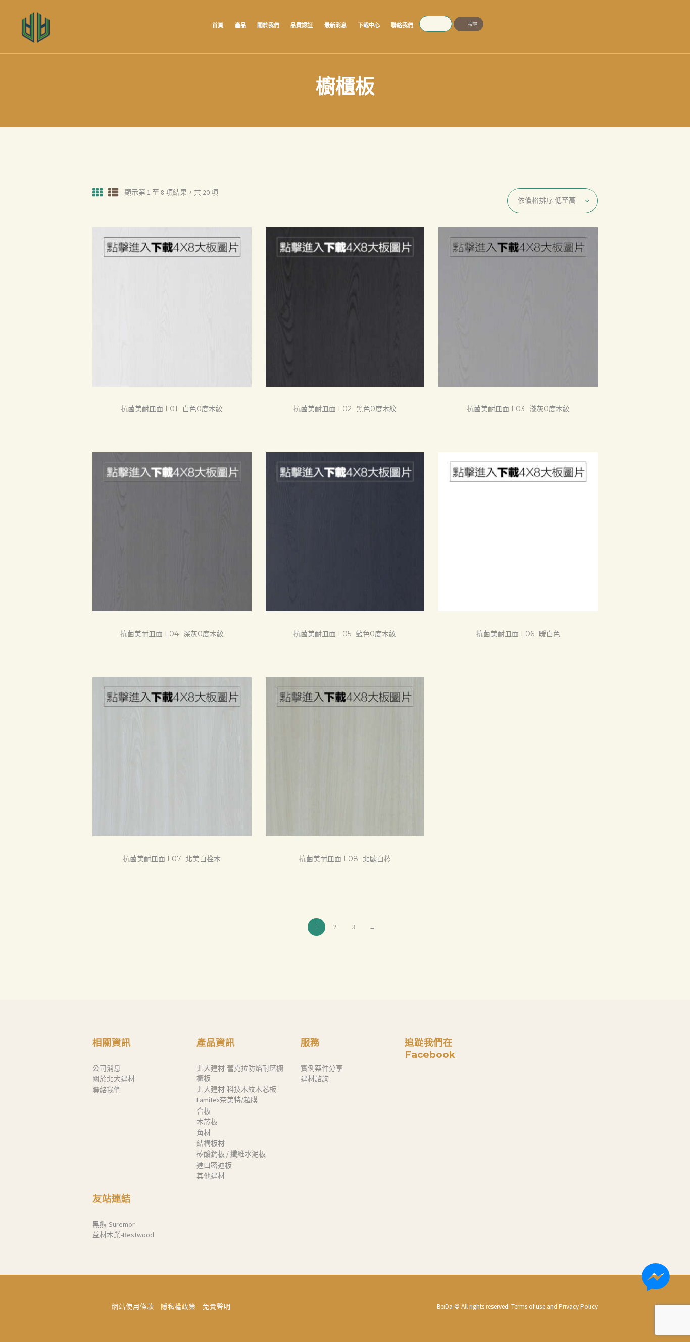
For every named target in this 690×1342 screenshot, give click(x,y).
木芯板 (207, 1121)
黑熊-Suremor (113, 1224)
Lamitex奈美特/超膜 (227, 1099)
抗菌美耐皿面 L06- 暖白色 (518, 634)
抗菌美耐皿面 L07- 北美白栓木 (172, 859)
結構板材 (210, 1143)
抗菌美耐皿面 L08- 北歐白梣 (345, 859)
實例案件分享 (322, 1068)
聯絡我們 (106, 1089)
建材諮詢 (315, 1078)
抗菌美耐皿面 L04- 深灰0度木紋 (172, 634)
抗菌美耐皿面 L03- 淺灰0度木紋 (518, 409)
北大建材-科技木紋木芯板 (236, 1089)
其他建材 (210, 1175)
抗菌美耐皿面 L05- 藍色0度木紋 (344, 634)
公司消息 (106, 1068)
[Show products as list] (113, 192)
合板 (203, 1111)
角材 (203, 1132)
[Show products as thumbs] (97, 192)
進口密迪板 (214, 1165)
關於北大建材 (113, 1078)
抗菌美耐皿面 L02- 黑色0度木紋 (345, 409)
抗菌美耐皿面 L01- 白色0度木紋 (172, 409)
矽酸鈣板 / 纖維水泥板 (231, 1154)
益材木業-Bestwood (123, 1234)
